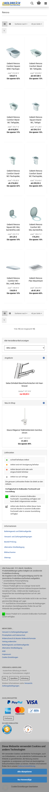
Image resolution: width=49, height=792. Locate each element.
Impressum (6, 654)
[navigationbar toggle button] (45, 3)
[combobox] (21, 24)
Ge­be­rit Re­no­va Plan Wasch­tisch (36, 279)
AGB (3, 651)
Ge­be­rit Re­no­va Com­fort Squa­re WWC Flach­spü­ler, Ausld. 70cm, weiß (13, 66)
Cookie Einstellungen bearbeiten (24, 786)
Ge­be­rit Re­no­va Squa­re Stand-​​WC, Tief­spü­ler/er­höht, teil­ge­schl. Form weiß (35, 120)
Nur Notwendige (25, 780)
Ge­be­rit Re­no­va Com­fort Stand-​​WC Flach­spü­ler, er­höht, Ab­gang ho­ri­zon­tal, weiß (35, 174)
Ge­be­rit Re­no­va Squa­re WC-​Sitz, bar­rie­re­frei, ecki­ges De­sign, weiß (13, 227)
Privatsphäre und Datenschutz (13, 635)
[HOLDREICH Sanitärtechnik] (10, 3)
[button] (4, 24)
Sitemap (7, 558)
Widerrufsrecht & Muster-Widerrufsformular (19, 638)
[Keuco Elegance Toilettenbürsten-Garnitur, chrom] (24, 416)
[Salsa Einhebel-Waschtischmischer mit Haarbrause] (24, 371)
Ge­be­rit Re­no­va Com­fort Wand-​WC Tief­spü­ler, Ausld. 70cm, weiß (35, 66)
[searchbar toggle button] (32, 3)
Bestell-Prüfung (10, 542)
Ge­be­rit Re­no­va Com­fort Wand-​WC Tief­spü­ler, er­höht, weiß (13, 120)
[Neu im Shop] (44, 403)
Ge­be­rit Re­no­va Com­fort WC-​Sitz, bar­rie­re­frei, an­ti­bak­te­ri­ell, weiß (35, 227)
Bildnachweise (10, 552)
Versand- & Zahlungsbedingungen (15, 632)
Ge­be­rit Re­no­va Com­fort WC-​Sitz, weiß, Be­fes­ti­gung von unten (13, 281)
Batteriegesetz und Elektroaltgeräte (17, 531)
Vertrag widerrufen (9, 642)
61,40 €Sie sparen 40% (24, 441)
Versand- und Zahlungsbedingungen (18, 537)
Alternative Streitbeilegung (14, 547)
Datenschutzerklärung (26, 766)
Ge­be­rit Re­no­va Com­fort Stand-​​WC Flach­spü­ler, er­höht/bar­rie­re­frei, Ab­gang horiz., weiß (13, 174)
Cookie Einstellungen (10, 657)
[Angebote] (44, 358)
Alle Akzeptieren (24, 772)
